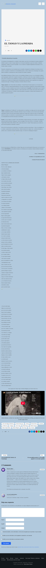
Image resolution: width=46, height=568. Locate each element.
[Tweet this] (29, 51)
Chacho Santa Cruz (19, 423)
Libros (7, 558)
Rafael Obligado (16, 427)
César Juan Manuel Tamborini (8, 423)
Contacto (16, 558)
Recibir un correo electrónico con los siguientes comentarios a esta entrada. (17, 535)
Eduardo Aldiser (10, 468)
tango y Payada (31, 427)
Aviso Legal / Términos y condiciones (32, 558)
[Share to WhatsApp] (36, 51)
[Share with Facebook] (27, 51)
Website (2, 528)
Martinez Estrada (33, 425)
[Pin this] (34, 51)
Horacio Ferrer (34, 423)
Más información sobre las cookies (13, 559)
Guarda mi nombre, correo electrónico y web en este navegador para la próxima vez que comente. (22, 531)
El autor (2, 558)
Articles (16, 446)
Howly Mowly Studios (28, 564)
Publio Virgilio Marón (6, 427)
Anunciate (22, 558)
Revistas (11, 558)
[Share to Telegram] (38, 51)
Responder (42, 469)
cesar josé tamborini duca (12, 494)
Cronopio (16, 439)
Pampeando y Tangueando (31, 444)
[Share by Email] (41, 51)
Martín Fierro (25, 425)
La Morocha (4, 425)
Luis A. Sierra (18, 425)
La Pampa (11, 425)
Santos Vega (24, 427)
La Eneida (41, 423)
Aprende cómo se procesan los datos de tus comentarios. (28, 547)
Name (2, 519)
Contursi (27, 423)
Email (2, 523)
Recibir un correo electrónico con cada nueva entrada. (13, 539)
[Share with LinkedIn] (31, 51)
